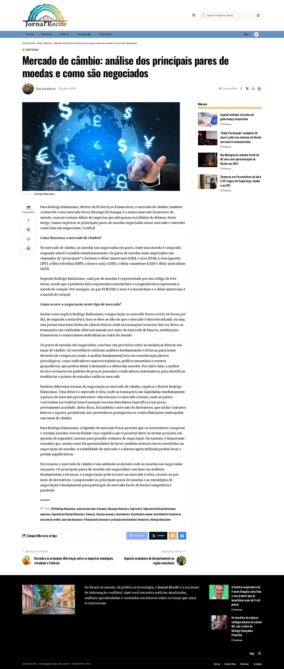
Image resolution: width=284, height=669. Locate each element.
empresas (45, 514)
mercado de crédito (50, 519)
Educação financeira (118, 509)
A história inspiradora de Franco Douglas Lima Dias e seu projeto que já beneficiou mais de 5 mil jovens (246, 595)
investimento (122, 514)
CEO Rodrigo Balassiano (63, 509)
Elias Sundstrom (46, 88)
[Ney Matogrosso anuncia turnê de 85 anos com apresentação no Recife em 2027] (207, 160)
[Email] (253, 89)
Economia (101, 509)
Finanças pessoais (105, 514)
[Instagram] (193, 15)
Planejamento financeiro (97, 519)
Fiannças (90, 514)
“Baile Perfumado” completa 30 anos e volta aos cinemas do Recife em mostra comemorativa (240, 137)
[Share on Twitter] (247, 89)
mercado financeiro (72, 519)
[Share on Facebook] (241, 89)
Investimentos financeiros (167, 514)
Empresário (136, 509)
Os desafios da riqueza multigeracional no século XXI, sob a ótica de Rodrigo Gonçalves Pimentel (246, 626)
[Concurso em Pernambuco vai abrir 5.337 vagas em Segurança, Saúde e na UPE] (207, 181)
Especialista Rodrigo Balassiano (68, 514)
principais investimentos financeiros (130, 519)
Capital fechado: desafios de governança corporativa (237, 116)
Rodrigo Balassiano (161, 519)
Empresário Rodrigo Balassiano (159, 509)
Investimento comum (141, 514)
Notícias (32, 49)
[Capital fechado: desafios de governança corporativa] (207, 119)
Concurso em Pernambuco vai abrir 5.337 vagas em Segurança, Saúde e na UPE (240, 180)
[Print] (259, 89)
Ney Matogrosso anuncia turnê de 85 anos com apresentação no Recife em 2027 (239, 159)
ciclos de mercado (86, 509)
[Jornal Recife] (45, 15)
